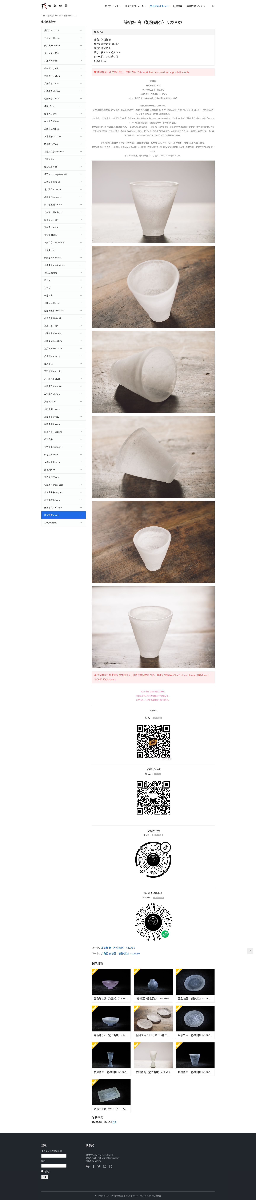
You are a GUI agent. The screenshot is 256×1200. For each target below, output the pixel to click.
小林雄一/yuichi (51, 68)
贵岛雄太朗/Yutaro (53, 204)
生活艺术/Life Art (159, 6)
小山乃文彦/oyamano (54, 151)
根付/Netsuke (112, 6)
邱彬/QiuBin (49, 469)
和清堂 (158, 1196)
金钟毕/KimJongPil (53, 447)
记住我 (47, 1171)
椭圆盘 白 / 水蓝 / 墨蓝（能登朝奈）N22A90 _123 (154, 1035)
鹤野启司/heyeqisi (52, 257)
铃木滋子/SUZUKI (52, 136)
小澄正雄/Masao (52, 500)
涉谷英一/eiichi (51, 227)
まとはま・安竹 (51, 53)
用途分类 (178, 6)
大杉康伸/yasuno (52, 409)
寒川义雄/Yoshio (52, 325)
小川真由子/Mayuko (53, 492)
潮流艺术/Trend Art (134, 6)
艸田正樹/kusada (52, 424)
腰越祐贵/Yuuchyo (53, 507)
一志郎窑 (48, 295)
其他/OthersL (50, 522)
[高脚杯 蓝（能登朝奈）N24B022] (111, 1059)
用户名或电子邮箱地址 (51, 1151)
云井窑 (47, 288)
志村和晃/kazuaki (52, 378)
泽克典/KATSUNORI (53, 348)
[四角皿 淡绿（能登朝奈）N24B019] (111, 1096)
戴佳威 (47, 280)
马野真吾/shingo (52, 394)
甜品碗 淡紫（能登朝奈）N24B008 (112, 998)
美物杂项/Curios (196, 6)
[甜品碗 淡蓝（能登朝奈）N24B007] (111, 1022)
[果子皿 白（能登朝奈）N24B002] (195, 1022)
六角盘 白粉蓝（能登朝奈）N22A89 (120, 953)
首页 (43, 16)
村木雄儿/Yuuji (51, 144)
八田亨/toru (49, 159)
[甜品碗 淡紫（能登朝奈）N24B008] (111, 985)
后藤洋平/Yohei (51, 83)
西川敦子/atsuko (52, 356)
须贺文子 (48, 439)
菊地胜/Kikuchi (51, 454)
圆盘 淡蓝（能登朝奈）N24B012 (195, 998)
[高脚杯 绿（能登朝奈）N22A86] (153, 1059)
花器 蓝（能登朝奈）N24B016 (153, 998)
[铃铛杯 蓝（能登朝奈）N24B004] (195, 1059)
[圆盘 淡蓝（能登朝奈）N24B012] (195, 985)
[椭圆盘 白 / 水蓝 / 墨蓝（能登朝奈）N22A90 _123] (153, 1022)
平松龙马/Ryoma (52, 303)
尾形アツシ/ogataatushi (55, 174)
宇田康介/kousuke (52, 386)
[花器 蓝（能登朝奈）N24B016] (153, 985)
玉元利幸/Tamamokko (54, 242)
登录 (114, 1122)
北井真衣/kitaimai (52, 189)
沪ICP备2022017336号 (135, 1196)
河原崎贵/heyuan (52, 462)
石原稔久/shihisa (52, 91)
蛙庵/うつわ (49, 106)
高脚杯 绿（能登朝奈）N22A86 (118, 947)
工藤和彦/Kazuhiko (53, 333)
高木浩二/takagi (51, 129)
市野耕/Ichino (50, 272)
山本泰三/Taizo (51, 219)
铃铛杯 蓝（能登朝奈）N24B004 (195, 1072)
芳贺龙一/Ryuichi (52, 38)
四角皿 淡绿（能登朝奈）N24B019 (112, 1109)
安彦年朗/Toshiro (52, 477)
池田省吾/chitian (52, 76)
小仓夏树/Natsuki (52, 318)
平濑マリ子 (49, 250)
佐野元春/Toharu (52, 98)
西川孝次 (48, 363)
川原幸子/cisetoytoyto (54, 265)
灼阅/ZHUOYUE (51, 30)
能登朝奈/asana (51, 515)
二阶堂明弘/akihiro (53, 341)
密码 (43, 1161)
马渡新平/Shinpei (52, 182)
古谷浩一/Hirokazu (53, 212)
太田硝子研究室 (51, 416)
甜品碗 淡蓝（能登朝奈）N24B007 (112, 1035)
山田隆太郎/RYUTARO (54, 310)
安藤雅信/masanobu (53, 485)
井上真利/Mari (50, 60)
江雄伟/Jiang (50, 113)
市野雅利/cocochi (52, 371)
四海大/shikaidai (52, 45)
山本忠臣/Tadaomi (53, 431)
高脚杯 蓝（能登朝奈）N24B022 (111, 1072)
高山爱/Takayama (52, 197)
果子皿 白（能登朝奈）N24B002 (195, 1035)
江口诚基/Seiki (51, 166)
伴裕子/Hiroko (50, 235)
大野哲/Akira (50, 401)
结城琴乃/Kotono (52, 121)
